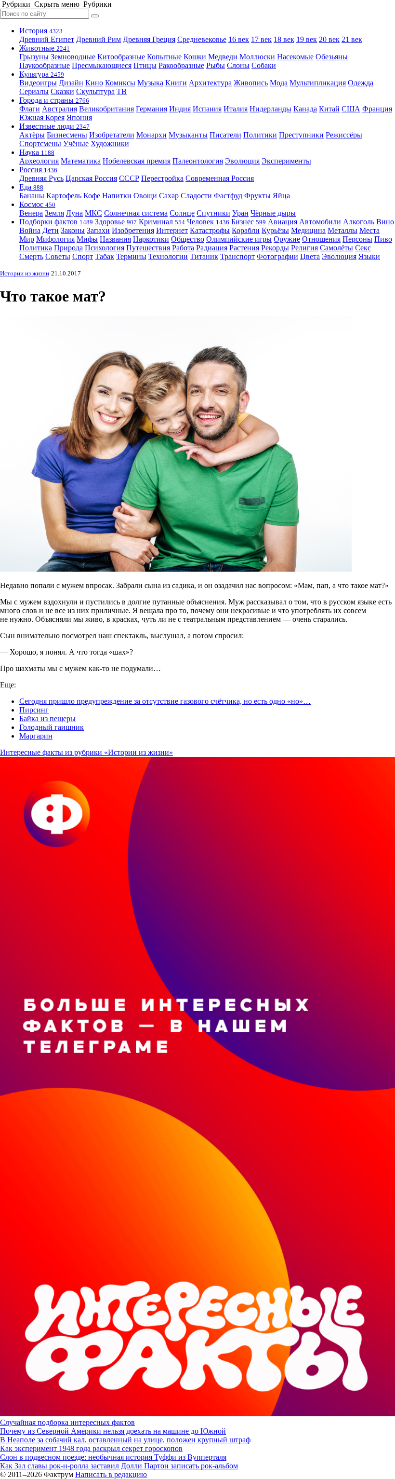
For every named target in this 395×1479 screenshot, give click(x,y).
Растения (244, 248)
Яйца (281, 196)
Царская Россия (91, 178)
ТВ (122, 91)
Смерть (31, 256)
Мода (279, 83)
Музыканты (188, 135)
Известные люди (54, 126)
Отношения (321, 239)
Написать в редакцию (111, 1474)
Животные (44, 48)
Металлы (342, 230)
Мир (26, 239)
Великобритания (106, 109)
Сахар (169, 196)
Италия (236, 109)
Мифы (87, 239)
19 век (306, 39)
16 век (238, 39)
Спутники (213, 213)
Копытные (164, 57)
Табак (104, 256)
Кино (94, 83)
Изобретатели (111, 135)
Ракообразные (181, 65)
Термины (131, 256)
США (351, 109)
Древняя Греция (149, 39)
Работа (183, 248)
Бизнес (248, 222)
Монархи (151, 135)
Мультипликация (318, 83)
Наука (36, 152)
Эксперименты (286, 161)
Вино (385, 222)
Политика (35, 248)
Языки (369, 256)
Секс (363, 248)
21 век (352, 39)
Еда (31, 187)
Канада (305, 109)
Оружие (287, 239)
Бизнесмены (67, 135)
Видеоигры (38, 83)
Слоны (238, 65)
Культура (41, 74)
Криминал (162, 222)
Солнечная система (136, 213)
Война (29, 230)
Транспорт (237, 256)
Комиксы (120, 83)
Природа (68, 248)
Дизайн (71, 83)
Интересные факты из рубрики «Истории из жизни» (86, 752)
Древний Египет (46, 39)
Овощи (145, 196)
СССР (129, 178)
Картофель (63, 196)
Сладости (196, 196)
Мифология (55, 239)
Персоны (357, 239)
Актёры (32, 135)
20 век (329, 39)
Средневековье (201, 39)
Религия (304, 248)
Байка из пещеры (47, 718)
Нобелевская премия (137, 161)
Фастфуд (228, 196)
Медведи (222, 57)
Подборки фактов (56, 222)
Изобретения (133, 230)
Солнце (182, 213)
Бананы (31, 196)
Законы (73, 230)
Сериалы (34, 91)
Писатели (225, 135)
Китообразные (121, 57)
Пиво (383, 239)
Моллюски (257, 57)
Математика (81, 161)
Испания (207, 109)
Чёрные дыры (273, 213)
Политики (260, 135)
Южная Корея (42, 117)
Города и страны (54, 100)
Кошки (195, 57)
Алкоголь (358, 222)
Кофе (91, 196)
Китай (329, 109)
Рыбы (215, 65)
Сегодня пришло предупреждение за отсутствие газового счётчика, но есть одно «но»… (165, 701)
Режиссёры (344, 135)
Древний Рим (98, 39)
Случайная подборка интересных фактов (67, 1422)
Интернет (172, 230)
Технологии (168, 256)
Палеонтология (197, 161)
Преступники (301, 135)
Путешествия (148, 248)
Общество (187, 239)
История (41, 31)
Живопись (251, 83)
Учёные (76, 143)
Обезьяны (332, 57)
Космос (37, 204)
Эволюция (242, 161)
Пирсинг (34, 710)
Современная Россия (219, 178)
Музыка (150, 83)
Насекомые (295, 57)
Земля (54, 213)
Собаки (263, 65)
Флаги (29, 109)
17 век (261, 39)
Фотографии (277, 256)
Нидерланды (270, 109)
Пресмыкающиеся (102, 65)
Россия (38, 169)
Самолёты (336, 248)
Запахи (98, 230)
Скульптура (95, 91)
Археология (39, 161)
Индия (180, 109)
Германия (151, 109)
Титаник (204, 256)
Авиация (282, 222)
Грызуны (34, 57)
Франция (377, 109)
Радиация (211, 248)
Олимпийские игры (239, 239)
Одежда (360, 83)
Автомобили (320, 222)
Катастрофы (210, 230)
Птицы (145, 65)
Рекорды (275, 248)
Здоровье (116, 222)
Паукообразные (44, 65)
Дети (50, 230)
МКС (93, 213)
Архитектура (210, 83)
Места (369, 230)
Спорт (82, 256)
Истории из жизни (24, 273)
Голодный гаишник (51, 727)
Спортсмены (40, 143)
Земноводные (73, 57)
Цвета (310, 256)
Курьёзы (275, 230)
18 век (284, 39)
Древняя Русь (41, 178)
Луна (74, 213)
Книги (176, 83)
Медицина (308, 230)
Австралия (59, 109)
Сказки (62, 91)
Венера (31, 213)
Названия (115, 239)
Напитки (117, 196)
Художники (110, 143)
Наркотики (151, 239)
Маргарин (36, 736)
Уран (240, 213)
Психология (104, 248)
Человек (208, 222)
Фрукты (257, 196)
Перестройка (162, 178)
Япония (79, 117)
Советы (57, 256)
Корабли (246, 230)
